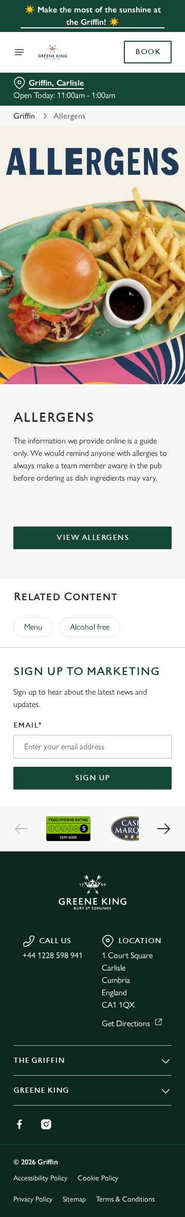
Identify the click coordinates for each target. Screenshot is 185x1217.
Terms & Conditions (125, 1199)
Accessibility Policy (40, 1178)
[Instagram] (46, 1124)
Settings (138, 728)
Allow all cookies (92, 761)
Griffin (24, 116)
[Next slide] (163, 828)
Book (148, 52)
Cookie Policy (98, 1178)
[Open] (19, 52)
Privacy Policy (32, 1199)
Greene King (41, 1090)
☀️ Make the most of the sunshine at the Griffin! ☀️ (93, 16)
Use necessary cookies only (92, 795)
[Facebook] (19, 1124)
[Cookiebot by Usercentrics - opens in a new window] (130, 413)
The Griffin (39, 1060)
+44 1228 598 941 (53, 955)
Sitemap (74, 1199)
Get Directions (126, 1023)
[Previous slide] (21, 828)
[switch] (158, 623)
